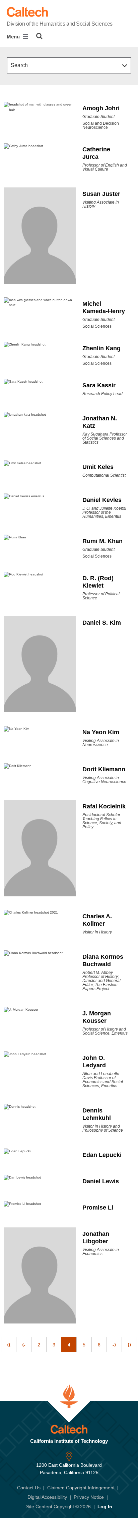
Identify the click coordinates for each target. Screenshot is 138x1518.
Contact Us (29, 1487)
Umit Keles (98, 467)
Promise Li (97, 1207)
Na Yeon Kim (100, 732)
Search (19, 65)
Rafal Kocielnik (104, 806)
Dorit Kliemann (103, 769)
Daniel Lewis (100, 1181)
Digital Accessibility (47, 1497)
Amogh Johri (101, 108)
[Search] (39, 36)
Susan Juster (101, 193)
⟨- (23, 1344)
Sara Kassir (99, 385)
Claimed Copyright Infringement (81, 1487)
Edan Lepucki (102, 1155)
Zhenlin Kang (101, 348)
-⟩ (114, 1344)
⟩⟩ (129, 1344)
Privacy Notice (89, 1497)
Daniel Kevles (102, 500)
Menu (14, 36)
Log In (104, 1506)
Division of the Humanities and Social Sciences (60, 24)
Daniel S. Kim (101, 622)
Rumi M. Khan (102, 541)
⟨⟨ (8, 1344)
